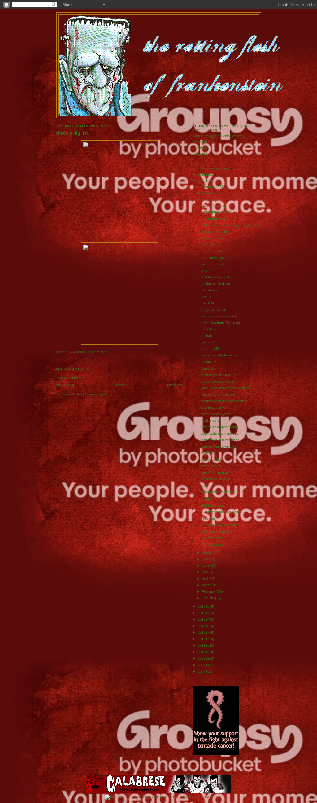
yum (204, 271)
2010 (202, 652)
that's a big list (72, 133)
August (207, 552)
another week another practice (223, 401)
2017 (202, 606)
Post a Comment (68, 378)
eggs (204, 485)
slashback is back (214, 231)
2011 (202, 645)
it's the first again (213, 544)
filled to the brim (212, 505)
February (209, 591)
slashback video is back (219, 316)
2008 (202, 665)
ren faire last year (214, 258)
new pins (207, 245)
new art (206, 297)
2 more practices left (216, 212)
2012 (202, 639)
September (210, 206)
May (205, 572)
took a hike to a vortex (217, 381)
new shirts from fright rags (220, 323)
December (210, 187)
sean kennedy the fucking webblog (219, 136)
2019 (202, 174)
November (210, 193)
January (208, 598)
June (206, 565)
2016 (202, 613)
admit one (208, 453)
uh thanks (208, 336)
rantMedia (200, 142)
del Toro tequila (212, 538)
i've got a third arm (214, 310)
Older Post (175, 385)
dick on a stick (211, 459)
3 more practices (213, 218)
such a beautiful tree (216, 375)
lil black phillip (210, 349)
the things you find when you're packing (230, 225)
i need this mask (213, 264)
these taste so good (215, 479)
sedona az (208, 362)
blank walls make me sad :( (221, 433)
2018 (202, 181)
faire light (207, 303)
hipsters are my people (218, 394)
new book (208, 342)
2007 (202, 671)
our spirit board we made (219, 525)
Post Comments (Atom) (94, 394)
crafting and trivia (213, 407)
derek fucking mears (216, 531)
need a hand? (211, 420)
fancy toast (209, 329)
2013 (202, 632)
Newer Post (65, 385)
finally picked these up (217, 492)
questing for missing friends (221, 512)
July (205, 559)
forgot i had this (212, 251)
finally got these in (214, 238)
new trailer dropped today (220, 427)
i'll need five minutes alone (220, 440)
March (207, 585)
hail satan (208, 518)
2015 (202, 619)
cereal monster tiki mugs (219, 355)
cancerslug (201, 147)
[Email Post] (109, 352)
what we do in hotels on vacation (225, 388)
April (205, 578)
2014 (202, 626)
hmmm (206, 498)
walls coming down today (219, 446)
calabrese (200, 153)
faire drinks (209, 290)
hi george (208, 368)
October (208, 200)
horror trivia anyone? (216, 414)
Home (120, 385)
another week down (215, 284)
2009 (202, 658)
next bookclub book (215, 277)
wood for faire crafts (216, 472)
